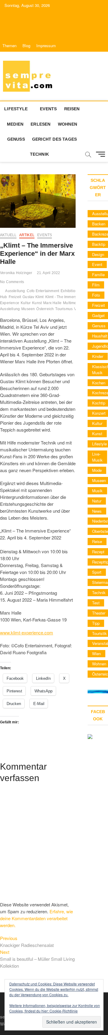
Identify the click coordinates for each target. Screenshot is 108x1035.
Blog (26, 45)
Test (96, 603)
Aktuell (8, 235)
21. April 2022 (48, 273)
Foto (96, 295)
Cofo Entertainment (43, 291)
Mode (97, 470)
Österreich (45, 309)
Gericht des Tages (54, 139)
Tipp (96, 623)
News (97, 511)
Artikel (26, 235)
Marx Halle (52, 303)
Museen (28, 309)
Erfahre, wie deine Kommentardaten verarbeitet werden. (36, 918)
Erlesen (40, 124)
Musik (97, 490)
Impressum (46, 45)
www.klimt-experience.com (26, 632)
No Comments (12, 282)
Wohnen (67, 124)
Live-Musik (97, 457)
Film (96, 285)
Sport (96, 572)
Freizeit (15, 297)
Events (48, 108)
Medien (15, 124)
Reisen (72, 108)
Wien (96, 653)
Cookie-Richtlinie (64, 1010)
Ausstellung (15, 291)
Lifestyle (16, 108)
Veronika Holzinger (16, 273)
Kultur (26, 303)
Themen (9, 45)
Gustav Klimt (33, 297)
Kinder (97, 356)
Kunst (37, 303)
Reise (97, 541)
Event (97, 264)
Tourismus (64, 309)
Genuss (16, 139)
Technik (39, 154)
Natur (96, 501)
